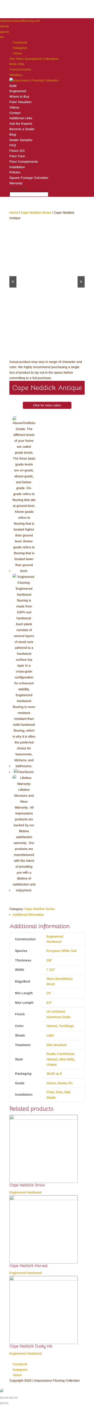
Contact (15, 113)
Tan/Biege (66, 1026)
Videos (14, 107)
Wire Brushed (56, 1045)
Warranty (15, 183)
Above (51, 1083)
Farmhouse (65, 1054)
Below (62, 1083)
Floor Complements (23, 161)
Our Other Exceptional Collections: (34, 59)
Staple (51, 1097)
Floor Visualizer (20, 102)
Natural (52, 1026)
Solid (12, 86)
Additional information (28, 914)
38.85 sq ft (54, 1073)
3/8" (49, 960)
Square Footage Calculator (28, 177)
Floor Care (17, 156)
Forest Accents (20, 69)
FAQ (12, 145)
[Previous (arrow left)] (2, 1403)
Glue (59, 1092)
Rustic (51, 1054)
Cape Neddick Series (36, 212)
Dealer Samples (20, 140)
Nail (67, 1092)
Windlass (15, 75)
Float (50, 1092)
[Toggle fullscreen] (11, 1397)
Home (13, 212)
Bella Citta (16, 64)
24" (49, 993)
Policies (14, 172)
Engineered (17, 91)
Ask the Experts (20, 123)
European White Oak (62, 951)
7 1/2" (51, 969)
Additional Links (20, 118)
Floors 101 (17, 150)
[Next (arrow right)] (6, 1403)
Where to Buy (19, 96)
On (70, 1083)
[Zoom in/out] (15, 1397)
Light (50, 1035)
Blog (12, 134)
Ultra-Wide (66, 1059)
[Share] (6, 1397)
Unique (52, 1064)
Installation (17, 167)
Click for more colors (47, 405)
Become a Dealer (22, 129)
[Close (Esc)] (2, 1397)
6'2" (49, 1002)
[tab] (49, 914)
